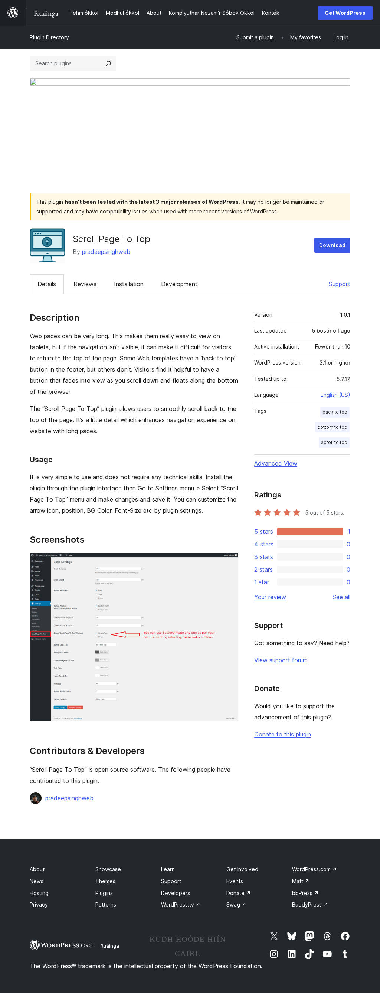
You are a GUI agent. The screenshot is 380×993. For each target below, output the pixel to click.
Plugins (104, 893)
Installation (129, 284)
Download (332, 245)
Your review (270, 597)
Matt (300, 881)
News (36, 881)
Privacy (39, 904)
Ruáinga (110, 946)
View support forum (281, 660)
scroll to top (334, 442)
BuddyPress (310, 904)
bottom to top (332, 427)
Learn (168, 869)
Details (46, 284)
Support (339, 284)
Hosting (39, 893)
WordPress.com (314, 869)
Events (234, 881)
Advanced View (275, 463)
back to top (334, 412)
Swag (236, 904)
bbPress (305, 893)
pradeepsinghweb (106, 251)
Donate (238, 893)
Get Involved (242, 869)
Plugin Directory (49, 37)
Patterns (105, 904)
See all (341, 597)
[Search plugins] (108, 63)
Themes (105, 881)
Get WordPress (345, 13)
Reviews (84, 284)
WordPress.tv (180, 904)
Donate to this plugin (282, 734)
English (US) (335, 395)
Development (179, 284)
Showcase (108, 869)
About (37, 869)
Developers (175, 893)
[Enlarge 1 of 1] (228, 562)
